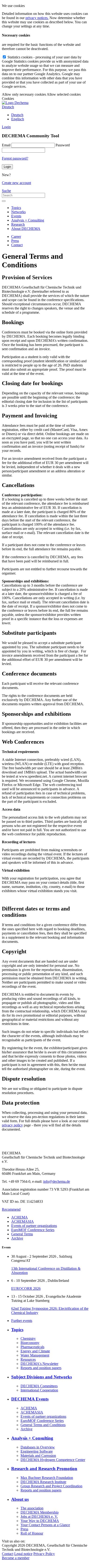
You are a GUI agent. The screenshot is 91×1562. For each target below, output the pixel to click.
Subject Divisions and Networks (41, 1376)
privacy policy (12, 1125)
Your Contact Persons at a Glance (45, 1525)
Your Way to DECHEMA (40, 1521)
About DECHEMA (25, 229)
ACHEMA (19, 1217)
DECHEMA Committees (39, 1386)
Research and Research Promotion (44, 1468)
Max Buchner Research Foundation (47, 1478)
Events (16, 216)
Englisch (17, 119)
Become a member (15, 1558)
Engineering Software (37, 1451)
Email (6, 145)
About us (20, 1499)
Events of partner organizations (34, 1226)
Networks (18, 212)
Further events (21, 1321)
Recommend (11, 1209)
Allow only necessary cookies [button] (24, 94)
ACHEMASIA (22, 1221)
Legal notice (23, 1554)
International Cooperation (39, 1390)
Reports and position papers (41, 1368)
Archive (17, 1238)
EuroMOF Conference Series (32, 1230)
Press (15, 241)
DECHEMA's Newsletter (39, 1364)
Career (16, 236)
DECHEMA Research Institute (43, 1482)
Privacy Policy (44, 1554)
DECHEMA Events (30, 1399)
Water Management (35, 1355)
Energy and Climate (35, 1351)
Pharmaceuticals (32, 1347)
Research (18, 224)
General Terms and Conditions (43, 1425)
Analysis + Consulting (27, 220)
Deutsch (17, 115)
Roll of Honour (32, 1533)
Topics (16, 208)
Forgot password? (15, 158)
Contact (17, 245)
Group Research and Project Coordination (51, 1486)
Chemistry (28, 1338)
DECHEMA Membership (40, 1512)
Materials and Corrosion (38, 1456)
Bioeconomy (30, 1343)
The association (32, 1508)
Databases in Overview (38, 1447)
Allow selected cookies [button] (64, 94)
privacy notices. (37, 18)
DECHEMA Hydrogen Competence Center (53, 1460)
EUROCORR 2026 (26, 1288)
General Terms (22, 1234)
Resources (28, 1359)
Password (63, 145)
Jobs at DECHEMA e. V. (39, 1516)
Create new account (16, 183)
